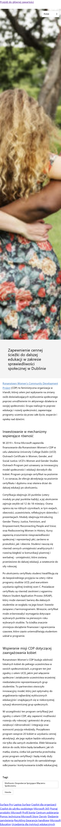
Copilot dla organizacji (43, 804)
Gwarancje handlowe (37, 820)
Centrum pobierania (47, 812)
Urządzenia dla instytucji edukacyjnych (33, 824)
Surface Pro (6, 804)
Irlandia (8, 792)
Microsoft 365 (41, 808)
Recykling (20, 820)
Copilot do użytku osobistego (16, 808)
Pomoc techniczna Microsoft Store (19, 816)
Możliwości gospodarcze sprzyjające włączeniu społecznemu (25, 784)
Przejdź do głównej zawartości (17, 2)
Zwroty (43, 816)
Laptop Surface (22, 804)
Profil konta (28, 812)
